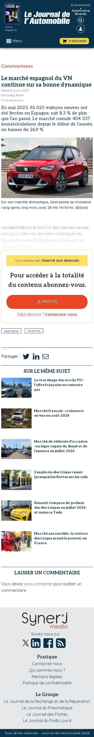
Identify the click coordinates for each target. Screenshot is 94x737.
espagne (11, 331)
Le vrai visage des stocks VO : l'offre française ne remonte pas (59, 385)
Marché (34, 331)
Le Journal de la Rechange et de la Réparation (47, 701)
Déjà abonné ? (47, 314)
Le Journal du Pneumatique (47, 707)
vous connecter (38, 583)
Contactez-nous (47, 663)
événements (80, 5)
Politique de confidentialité (47, 682)
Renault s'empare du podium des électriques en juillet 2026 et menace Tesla (60, 507)
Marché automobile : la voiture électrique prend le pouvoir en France (61, 538)
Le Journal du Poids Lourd (47, 720)
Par (12, 95)
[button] (74, 41)
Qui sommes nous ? (47, 670)
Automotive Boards (81, 12)
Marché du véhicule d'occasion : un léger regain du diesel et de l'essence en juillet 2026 (60, 446)
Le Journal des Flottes (47, 714)
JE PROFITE (47, 301)
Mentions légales (47, 676)
